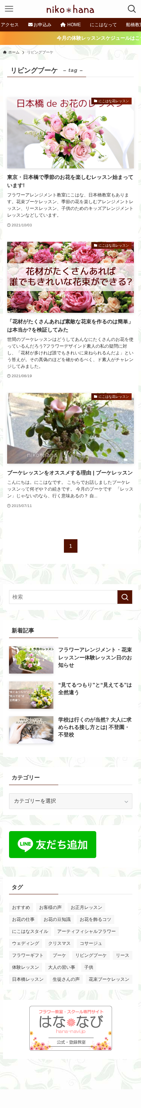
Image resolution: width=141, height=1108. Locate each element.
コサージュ (91, 943)
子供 (88, 967)
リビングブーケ (91, 955)
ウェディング (25, 943)
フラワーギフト (28, 955)
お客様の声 (50, 907)
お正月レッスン (86, 907)
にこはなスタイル (30, 931)
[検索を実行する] (124, 597)
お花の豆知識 (57, 919)
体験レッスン (25, 967)
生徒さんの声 (66, 979)
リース (122, 955)
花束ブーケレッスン (109, 979)
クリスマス (59, 943)
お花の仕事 (23, 919)
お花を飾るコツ (95, 919)
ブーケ (59, 955)
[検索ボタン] (132, 9)
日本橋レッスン (28, 979)
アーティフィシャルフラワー (86, 931)
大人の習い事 (61, 967)
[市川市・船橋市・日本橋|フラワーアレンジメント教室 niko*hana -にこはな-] (70, 9)
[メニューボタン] (9, 9)
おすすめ (21, 907)
